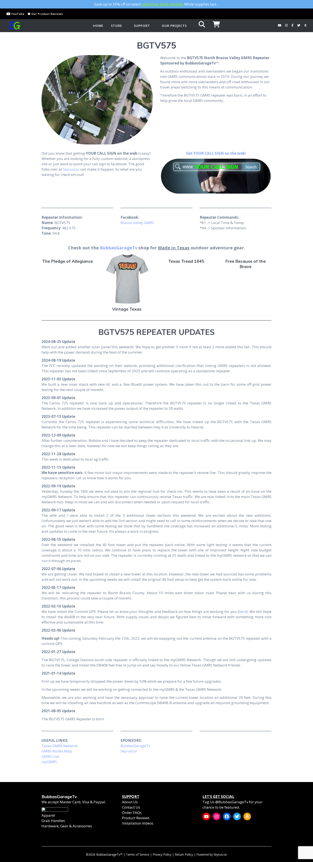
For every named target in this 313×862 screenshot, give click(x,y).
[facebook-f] (292, 25)
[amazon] (305, 25)
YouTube (17, 14)
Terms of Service (137, 854)
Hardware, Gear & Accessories (67, 825)
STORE (116, 25)
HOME (98, 25)
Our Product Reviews (46, 14)
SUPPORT (142, 25)
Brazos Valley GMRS (137, 222)
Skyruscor (71, 169)
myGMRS (49, 761)
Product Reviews (135, 817)
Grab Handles (53, 820)
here (242, 611)
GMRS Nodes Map (57, 751)
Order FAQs (132, 812)
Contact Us (131, 807)
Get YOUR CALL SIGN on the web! (216, 153)
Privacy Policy (162, 854)
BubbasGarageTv (118, 248)
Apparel (48, 815)
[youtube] (280, 25)
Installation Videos (137, 823)
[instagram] (287, 25)
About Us (130, 801)
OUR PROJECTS (174, 25)
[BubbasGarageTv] (13, 25)
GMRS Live (50, 756)
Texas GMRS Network (60, 745)
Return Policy (184, 854)
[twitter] (299, 25)
